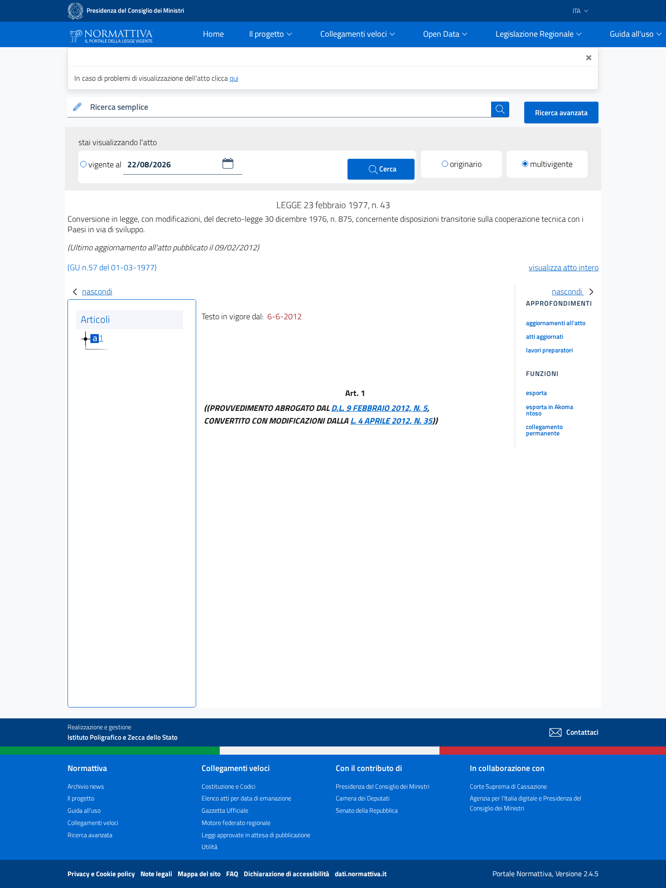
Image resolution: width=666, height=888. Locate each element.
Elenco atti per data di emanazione (246, 798)
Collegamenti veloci (93, 822)
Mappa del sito (200, 873)
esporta (536, 392)
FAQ (233, 873)
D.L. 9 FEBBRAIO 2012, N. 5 (379, 408)
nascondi (97, 291)
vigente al (105, 164)
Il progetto (81, 798)
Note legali (157, 873)
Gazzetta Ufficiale (225, 810)
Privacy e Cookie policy (102, 873)
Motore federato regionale (236, 822)
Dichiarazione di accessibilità (287, 873)
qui (234, 78)
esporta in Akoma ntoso (549, 410)
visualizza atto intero (563, 267)
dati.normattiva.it (360, 873)
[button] (228, 163)
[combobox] (289, 107)
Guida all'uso (84, 810)
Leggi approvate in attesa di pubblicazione (256, 834)
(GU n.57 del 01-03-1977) (112, 267)
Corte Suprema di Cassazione (508, 786)
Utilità (209, 846)
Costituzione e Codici (229, 786)
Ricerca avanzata (561, 112)
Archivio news (86, 786)
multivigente (551, 164)
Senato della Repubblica (367, 810)
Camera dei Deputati (363, 798)
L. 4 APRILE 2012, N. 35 (391, 421)
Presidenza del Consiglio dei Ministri (383, 786)
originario (466, 164)
